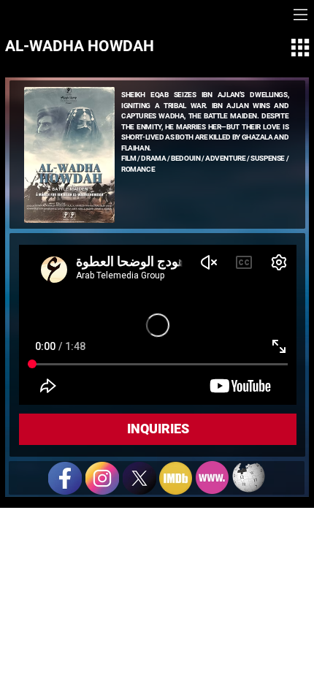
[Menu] (300, 14)
